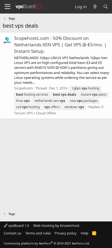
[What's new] (94, 7)
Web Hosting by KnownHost (56, 225)
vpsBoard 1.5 (18, 225)
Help (84, 233)
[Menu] (7, 7)
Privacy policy (66, 233)
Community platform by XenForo (47, 243)
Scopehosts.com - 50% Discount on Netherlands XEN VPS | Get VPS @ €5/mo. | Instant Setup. (60, 44)
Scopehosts (23, 88)
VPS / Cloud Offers (41, 113)
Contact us (12, 233)
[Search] (105, 7)
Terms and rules (38, 233)
